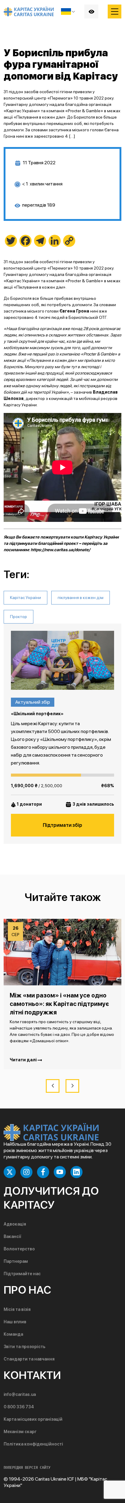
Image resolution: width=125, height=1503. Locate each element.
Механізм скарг (20, 1431)
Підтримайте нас (22, 1273)
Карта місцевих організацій (33, 1419)
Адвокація (15, 1224)
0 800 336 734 (19, 1406)
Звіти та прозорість (25, 1346)
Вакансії (12, 1236)
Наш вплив (15, 1321)
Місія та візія (17, 1309)
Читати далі (24, 1059)
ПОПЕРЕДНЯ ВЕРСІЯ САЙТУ (27, 1467)
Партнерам (16, 1261)
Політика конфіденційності (33, 1444)
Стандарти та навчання (29, 1359)
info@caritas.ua (20, 1394)
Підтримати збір (62, 825)
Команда (13, 1334)
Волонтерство (19, 1248)
